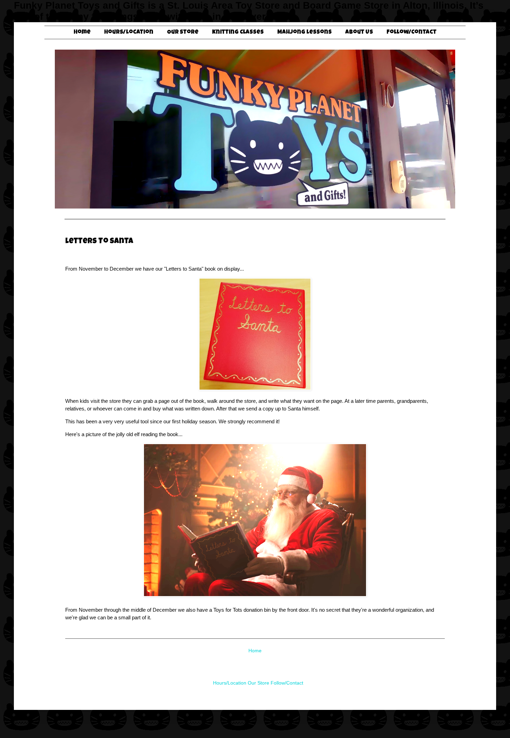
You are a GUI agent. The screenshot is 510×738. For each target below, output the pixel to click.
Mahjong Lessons (304, 32)
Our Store (182, 32)
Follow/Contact (411, 32)
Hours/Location (128, 32)
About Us (359, 32)
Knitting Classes (238, 32)
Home (82, 32)
